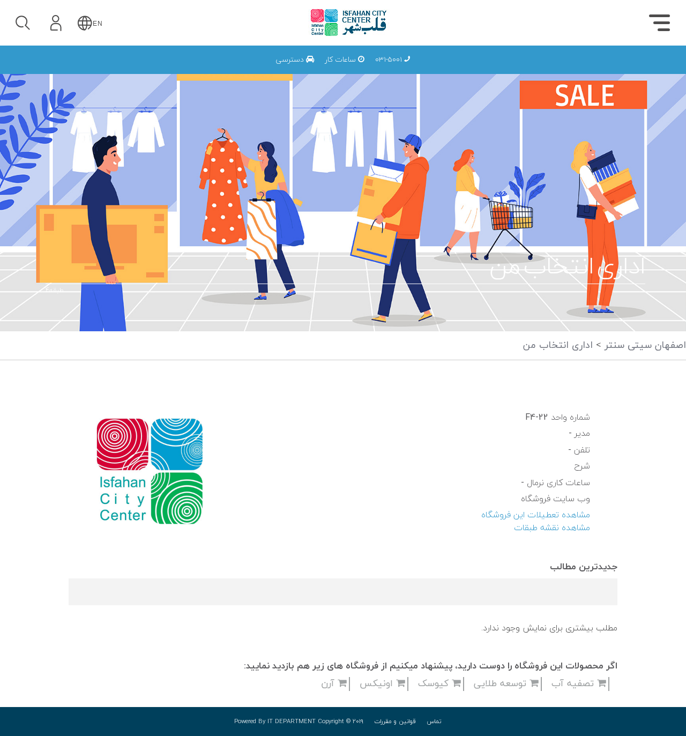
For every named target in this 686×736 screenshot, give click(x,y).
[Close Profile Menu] (21, 56)
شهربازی (522, 70)
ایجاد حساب (85, 163)
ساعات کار (341, 60)
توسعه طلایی (502, 683)
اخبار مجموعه (512, 70)
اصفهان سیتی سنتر (643, 345)
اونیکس (378, 683)
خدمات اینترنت (508, 70)
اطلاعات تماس (510, 70)
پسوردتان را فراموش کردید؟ (116, 113)
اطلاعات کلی (514, 70)
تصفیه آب (574, 683)
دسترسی (291, 60)
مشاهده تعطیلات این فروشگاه (535, 515)
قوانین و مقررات (395, 721)
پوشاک (525, 70)
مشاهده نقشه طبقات (552, 528)
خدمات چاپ (400, 70)
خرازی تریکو (424, 70)
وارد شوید (85, 84)
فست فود (520, 70)
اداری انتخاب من (558, 345)
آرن (329, 683)
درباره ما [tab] (611, 72)
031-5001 (389, 60)
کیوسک (435, 683)
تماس (434, 721)
